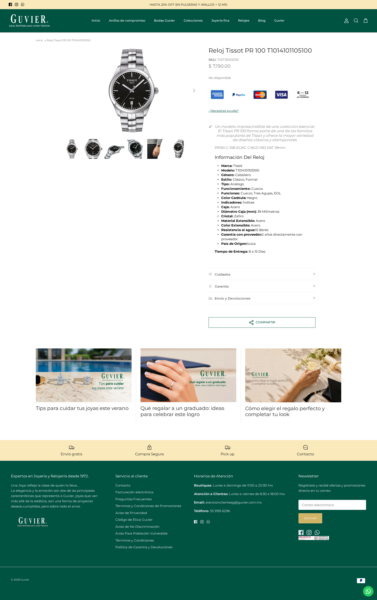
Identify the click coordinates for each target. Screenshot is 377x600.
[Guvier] (29, 21)
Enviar (310, 518)
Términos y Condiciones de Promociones (148, 506)
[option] (130, 90)
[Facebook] (10, 4)
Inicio (96, 20)
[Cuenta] (345, 20)
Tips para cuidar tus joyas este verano (82, 408)
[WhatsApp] (22, 4)
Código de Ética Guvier (134, 520)
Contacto (122, 485)
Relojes (243, 20)
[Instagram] (16, 4)
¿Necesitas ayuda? (224, 111)
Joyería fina (220, 20)
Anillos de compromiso (127, 20)
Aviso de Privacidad (131, 513)
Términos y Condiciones (134, 540)
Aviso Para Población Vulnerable (141, 533)
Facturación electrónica (134, 492)
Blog (262, 20)
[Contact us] (368, 591)
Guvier (279, 20)
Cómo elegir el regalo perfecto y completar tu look (285, 411)
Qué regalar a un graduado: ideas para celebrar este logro (182, 411)
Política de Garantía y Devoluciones (143, 547)
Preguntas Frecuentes (133, 499)
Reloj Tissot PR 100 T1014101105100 (69, 40)
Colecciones (193, 20)
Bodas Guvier (164, 20)
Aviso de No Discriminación (137, 527)
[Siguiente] (194, 90)
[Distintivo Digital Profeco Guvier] (313, 539)
